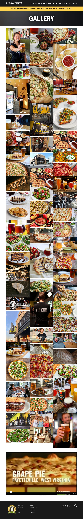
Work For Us (62, 3)
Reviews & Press (34, 507)
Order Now (74, 3)
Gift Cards (55, 3)
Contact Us (32, 512)
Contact (50, 3)
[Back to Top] (75, 505)
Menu (36, 3)
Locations (31, 3)
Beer (19, 510)
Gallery (40, 3)
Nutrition (68, 3)
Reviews (45, 3)
